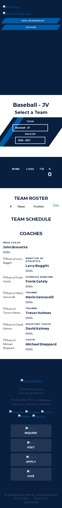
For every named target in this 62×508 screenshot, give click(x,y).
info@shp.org (44, 400)
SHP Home (31, 27)
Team (30, 121)
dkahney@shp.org (39, 333)
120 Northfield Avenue (31, 389)
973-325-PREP (18, 400)
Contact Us (17, 404)
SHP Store (44, 404)
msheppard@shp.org (41, 349)
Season (30, 134)
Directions (31, 404)
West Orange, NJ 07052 (31, 393)
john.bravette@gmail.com (15, 252)
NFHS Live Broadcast (33, 21)
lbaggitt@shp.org (41, 270)
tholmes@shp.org (38, 317)
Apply (31, 461)
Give (31, 476)
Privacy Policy (21, 498)
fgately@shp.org (40, 286)
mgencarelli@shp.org (40, 302)
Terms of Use (41, 498)
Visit (31, 447)
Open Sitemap (31, 502)
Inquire (31, 433)
